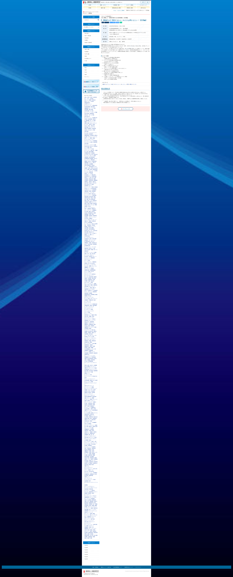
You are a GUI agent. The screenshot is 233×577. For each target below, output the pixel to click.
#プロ (95, 166)
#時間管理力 (86, 344)
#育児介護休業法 (87, 165)
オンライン (123, 84)
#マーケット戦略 (87, 351)
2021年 (86, 559)
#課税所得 (95, 291)
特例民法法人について (129, 567)
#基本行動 (95, 524)
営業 (128, 84)
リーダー (135, 84)
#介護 (85, 204)
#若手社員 (86, 437)
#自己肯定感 (86, 113)
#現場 (94, 529)
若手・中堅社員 (88, 35)
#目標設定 (86, 452)
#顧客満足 (92, 501)
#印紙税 (91, 533)
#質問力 (95, 331)
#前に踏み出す (87, 116)
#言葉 (88, 406)
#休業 (90, 328)
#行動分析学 (86, 369)
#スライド (90, 291)
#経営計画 (86, 502)
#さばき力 (90, 129)
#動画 (93, 387)
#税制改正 (94, 448)
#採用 (89, 347)
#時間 (85, 365)
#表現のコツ (90, 290)
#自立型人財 (90, 331)
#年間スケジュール (91, 226)
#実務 (90, 450)
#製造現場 (91, 475)
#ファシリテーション (93, 510)
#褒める (90, 181)
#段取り (94, 402)
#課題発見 (90, 279)
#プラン (85, 291)
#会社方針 (86, 316)
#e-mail (92, 271)
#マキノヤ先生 (87, 219)
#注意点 (95, 358)
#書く (95, 177)
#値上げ (94, 162)
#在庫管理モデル (87, 176)
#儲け (95, 196)
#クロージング (92, 436)
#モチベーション (94, 487)
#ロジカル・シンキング (88, 252)
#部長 (92, 282)
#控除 (93, 187)
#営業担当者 (94, 304)
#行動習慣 (94, 128)
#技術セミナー (87, 476)
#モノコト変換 (92, 120)
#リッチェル (86, 255)
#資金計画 (86, 464)
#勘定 (91, 342)
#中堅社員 (91, 489)
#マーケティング (87, 387)
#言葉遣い (86, 217)
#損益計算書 (86, 418)
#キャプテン (94, 338)
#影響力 (85, 332)
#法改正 (93, 165)
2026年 (86, 547)
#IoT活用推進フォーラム (89, 348)
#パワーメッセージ (88, 411)
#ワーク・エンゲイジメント (89, 378)
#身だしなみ (89, 200)
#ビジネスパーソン (88, 117)
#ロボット (92, 255)
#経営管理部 (86, 456)
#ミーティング (90, 512)
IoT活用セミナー (88, 58)
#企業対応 (95, 97)
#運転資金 (94, 340)
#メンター (94, 460)
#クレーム (89, 397)
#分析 (85, 385)
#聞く (89, 125)
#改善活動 (86, 286)
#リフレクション (92, 127)
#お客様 (95, 223)
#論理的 (85, 206)
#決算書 (85, 532)
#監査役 (85, 226)
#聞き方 (90, 426)
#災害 (90, 214)
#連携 (90, 265)
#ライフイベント (87, 112)
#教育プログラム (87, 419)
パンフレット (126, 109)
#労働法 (85, 506)
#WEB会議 (94, 357)
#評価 (90, 452)
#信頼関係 (86, 333)
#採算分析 (95, 508)
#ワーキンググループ (88, 393)
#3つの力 (94, 182)
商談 (131, 84)
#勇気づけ (86, 367)
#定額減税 (86, 215)
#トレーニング (92, 286)
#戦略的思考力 (87, 102)
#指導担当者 (86, 270)
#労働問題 (95, 459)
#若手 (85, 406)
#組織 (96, 425)
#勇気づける (92, 380)
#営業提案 (86, 353)
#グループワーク (87, 148)
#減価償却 (95, 180)
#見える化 (95, 468)
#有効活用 (95, 142)
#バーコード (91, 267)
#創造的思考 (95, 169)
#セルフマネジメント (88, 468)
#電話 (85, 501)
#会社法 (85, 279)
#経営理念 (93, 359)
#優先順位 (95, 284)
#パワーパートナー (93, 369)
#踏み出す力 (91, 231)
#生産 (88, 529)
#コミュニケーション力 (88, 310)
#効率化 (85, 463)
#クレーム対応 (87, 260)
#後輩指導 (86, 510)
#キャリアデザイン (88, 343)
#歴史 (90, 211)
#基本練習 (86, 109)
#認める (94, 181)
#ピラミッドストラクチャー (89, 207)
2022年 (86, 556)
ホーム (115, 10)
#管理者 (85, 347)
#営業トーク (86, 173)
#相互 (88, 123)
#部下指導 (86, 370)
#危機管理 (86, 434)
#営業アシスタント (91, 400)
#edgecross (94, 376)
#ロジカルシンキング (88, 495)
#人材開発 (86, 440)
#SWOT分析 (86, 457)
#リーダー (92, 517)
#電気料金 (94, 261)
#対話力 (93, 319)
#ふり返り (92, 110)
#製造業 (85, 493)
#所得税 (89, 278)
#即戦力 (95, 135)
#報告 (95, 283)
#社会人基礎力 (87, 366)
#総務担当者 (92, 433)
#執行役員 (94, 278)
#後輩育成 (86, 289)
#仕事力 (89, 392)
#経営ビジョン (92, 415)
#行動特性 (93, 446)
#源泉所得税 (86, 535)
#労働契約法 (93, 407)
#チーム (85, 469)
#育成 (95, 314)
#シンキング (93, 366)
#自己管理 (86, 143)
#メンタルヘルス (87, 301)
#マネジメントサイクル (92, 136)
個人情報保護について (118, 567)
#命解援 (95, 365)
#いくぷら (86, 166)
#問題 (85, 533)
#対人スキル (86, 339)
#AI (95, 348)
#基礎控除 (86, 157)
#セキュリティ (87, 395)
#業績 (92, 249)
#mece (89, 206)
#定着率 (92, 268)
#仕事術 (95, 170)
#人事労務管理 (94, 410)
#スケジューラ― (87, 187)
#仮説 (91, 305)
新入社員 (86, 33)
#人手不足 (86, 154)
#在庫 (85, 529)
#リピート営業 (87, 271)
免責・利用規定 (95, 567)
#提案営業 (91, 172)
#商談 (94, 513)
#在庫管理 (90, 404)
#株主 (95, 324)
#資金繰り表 (86, 342)
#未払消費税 (91, 227)
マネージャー (117, 84)
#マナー (94, 438)
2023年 (86, 554)
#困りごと (92, 234)
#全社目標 (91, 196)
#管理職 (85, 485)
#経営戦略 (90, 119)
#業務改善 (86, 528)
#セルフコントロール (88, 438)
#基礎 (90, 430)
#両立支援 (86, 163)
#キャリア (86, 453)
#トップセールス (87, 223)
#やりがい (93, 241)
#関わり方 (94, 332)
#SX (90, 253)
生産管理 (86, 51)
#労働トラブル (87, 389)
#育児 (88, 97)
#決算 (85, 372)
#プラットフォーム (88, 376)
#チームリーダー (92, 240)
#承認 (91, 287)
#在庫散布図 (94, 176)
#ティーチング (87, 498)
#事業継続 (86, 214)
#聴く (85, 225)
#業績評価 (90, 455)
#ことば (92, 204)
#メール (95, 412)
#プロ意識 (86, 525)
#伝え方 (94, 495)
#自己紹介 (91, 333)
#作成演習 (95, 290)
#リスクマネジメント (88, 479)
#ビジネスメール (94, 442)
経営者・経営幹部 (88, 42)
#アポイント (86, 399)
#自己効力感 (86, 146)
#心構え (85, 403)
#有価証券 (86, 180)
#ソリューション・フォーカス (90, 246)
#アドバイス (91, 367)
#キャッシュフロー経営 (88, 427)
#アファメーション (91, 121)
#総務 (92, 508)
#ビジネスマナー (87, 523)
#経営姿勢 (94, 396)
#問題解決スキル (87, 357)
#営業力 (95, 431)
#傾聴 (90, 453)
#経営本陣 (86, 196)
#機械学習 (86, 450)
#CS (88, 501)
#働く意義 (91, 109)
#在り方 (95, 158)
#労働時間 (94, 422)
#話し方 (91, 514)
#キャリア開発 (87, 312)
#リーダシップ (93, 219)
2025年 (86, 549)
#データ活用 (93, 389)
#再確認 (85, 331)
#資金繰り (95, 531)
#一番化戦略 (86, 120)
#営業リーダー (91, 469)
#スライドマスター (88, 272)
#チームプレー (92, 339)
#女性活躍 (91, 276)
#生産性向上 (95, 463)
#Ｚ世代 (91, 173)
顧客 (104, 84)
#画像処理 (86, 350)
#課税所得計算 (87, 294)
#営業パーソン (87, 373)
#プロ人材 (91, 154)
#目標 (88, 203)
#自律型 (93, 392)
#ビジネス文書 (87, 444)
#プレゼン (95, 514)
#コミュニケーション (88, 524)
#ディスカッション (88, 422)
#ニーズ (93, 351)
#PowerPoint (91, 471)
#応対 (95, 197)
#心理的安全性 (87, 241)
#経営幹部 (91, 491)
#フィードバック (92, 320)
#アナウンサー (87, 150)
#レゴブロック (87, 309)
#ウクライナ (86, 155)
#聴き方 (95, 501)
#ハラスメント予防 (88, 374)
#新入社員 (86, 521)
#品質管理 (91, 461)
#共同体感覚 (86, 380)
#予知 (93, 449)
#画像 (96, 504)
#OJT (85, 516)
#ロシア (91, 155)
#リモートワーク (87, 302)
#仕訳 (95, 502)
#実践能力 (86, 299)
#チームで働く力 (93, 233)
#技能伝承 (89, 516)
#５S (93, 527)
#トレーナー (95, 399)
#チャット (95, 256)
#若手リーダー (87, 101)
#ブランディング (90, 385)
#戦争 (95, 155)
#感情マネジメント (92, 201)
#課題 (88, 533)
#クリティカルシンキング (89, 139)
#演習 (92, 309)
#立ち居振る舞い (92, 199)
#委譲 (96, 150)
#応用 (93, 430)
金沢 (113, 84)
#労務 (94, 279)
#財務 (92, 459)
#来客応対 (95, 200)
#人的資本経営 (93, 188)
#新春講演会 (90, 212)
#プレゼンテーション (88, 472)
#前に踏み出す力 (87, 184)
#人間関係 (92, 429)
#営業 (91, 513)
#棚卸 (95, 178)
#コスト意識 (86, 147)
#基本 (88, 365)
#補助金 (90, 218)
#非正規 (85, 325)
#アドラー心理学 (87, 193)
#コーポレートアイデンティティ (90, 132)
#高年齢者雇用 (87, 106)
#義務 (93, 397)
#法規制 (93, 225)
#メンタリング (87, 487)
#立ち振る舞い (87, 408)
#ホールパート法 (93, 335)
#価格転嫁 (86, 162)
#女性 (85, 423)
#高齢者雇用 (94, 105)
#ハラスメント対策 (92, 327)
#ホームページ (87, 388)
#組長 (90, 221)
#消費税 (85, 536)
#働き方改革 (91, 464)
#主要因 (85, 280)
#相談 (91, 284)
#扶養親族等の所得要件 (88, 158)
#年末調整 (92, 456)
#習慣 (85, 128)
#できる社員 (93, 444)
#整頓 (94, 138)
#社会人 (90, 182)
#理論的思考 (86, 305)
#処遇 (90, 191)
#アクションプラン (88, 313)
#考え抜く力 (86, 233)
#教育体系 (94, 499)
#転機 (90, 99)
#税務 (94, 536)
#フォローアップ (87, 329)
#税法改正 (89, 448)
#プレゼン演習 (91, 336)
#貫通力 (89, 332)
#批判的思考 (91, 166)
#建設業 (85, 392)
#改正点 (90, 124)
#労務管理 (86, 505)
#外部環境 (95, 244)
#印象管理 (95, 215)
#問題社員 (93, 208)
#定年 (89, 325)
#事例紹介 (90, 445)
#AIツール (86, 99)
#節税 (94, 404)
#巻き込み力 (86, 321)
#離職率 (85, 161)
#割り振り (93, 150)
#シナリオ (89, 410)
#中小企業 (86, 426)
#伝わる (88, 204)
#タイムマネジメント (88, 467)
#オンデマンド (87, 268)
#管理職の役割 (87, 153)
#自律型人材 (94, 117)
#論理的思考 (86, 497)
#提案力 (91, 431)
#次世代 (85, 119)
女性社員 (86, 37)
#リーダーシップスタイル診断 (90, 144)
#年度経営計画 (87, 245)
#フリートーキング (92, 217)
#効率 (94, 124)
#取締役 (89, 493)
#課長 (91, 346)
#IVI (89, 263)
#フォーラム (94, 265)
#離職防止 (86, 267)
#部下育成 (93, 519)
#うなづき (86, 172)
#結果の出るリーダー (88, 230)
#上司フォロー (92, 323)
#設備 (85, 449)
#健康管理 (86, 327)
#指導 (93, 314)
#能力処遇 (93, 106)
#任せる (91, 146)
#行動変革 (89, 128)
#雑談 (96, 204)
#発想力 (85, 278)
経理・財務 (87, 49)
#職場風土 (86, 242)
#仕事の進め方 (87, 236)
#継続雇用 (86, 191)
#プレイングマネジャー (88, 283)
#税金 (85, 538)
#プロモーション (94, 388)
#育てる (85, 290)
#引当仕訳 (86, 229)
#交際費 (90, 293)
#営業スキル (86, 433)
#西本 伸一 (86, 253)
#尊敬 (85, 123)
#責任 (85, 397)
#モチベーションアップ (88, 520)
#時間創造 (95, 140)
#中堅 (95, 408)
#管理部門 (91, 134)
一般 (86, 60)
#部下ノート (86, 138)
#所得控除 (92, 457)
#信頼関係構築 (92, 270)
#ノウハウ (94, 516)
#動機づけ (86, 323)
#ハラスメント (87, 508)
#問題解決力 (86, 429)
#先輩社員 (90, 403)
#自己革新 (90, 244)
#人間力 (85, 136)
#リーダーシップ (87, 490)
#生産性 (85, 445)
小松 (86, 72)
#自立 (91, 418)
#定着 (94, 346)
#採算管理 (95, 532)
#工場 (88, 517)
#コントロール (87, 159)
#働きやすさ (86, 465)
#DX (90, 480)
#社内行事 (86, 134)
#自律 (91, 169)
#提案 (91, 399)
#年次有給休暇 (90, 358)
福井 (86, 74)
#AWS (85, 499)
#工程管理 (86, 461)
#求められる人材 (94, 168)
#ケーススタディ (87, 441)
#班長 (94, 403)
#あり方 (85, 244)
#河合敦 (85, 212)
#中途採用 (92, 135)
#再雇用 (92, 325)
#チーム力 (86, 276)
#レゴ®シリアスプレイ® (89, 306)
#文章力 (92, 412)
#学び (90, 238)
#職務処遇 (86, 108)
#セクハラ (90, 506)
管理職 (86, 40)
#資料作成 (91, 416)
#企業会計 (95, 146)
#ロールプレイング (88, 304)
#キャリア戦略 (94, 112)
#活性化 (85, 404)
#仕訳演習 (91, 370)
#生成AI (90, 256)
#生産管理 (86, 475)
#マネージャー (87, 442)
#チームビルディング (88, 308)
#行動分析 (94, 221)
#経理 (95, 457)
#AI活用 (91, 98)
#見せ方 (85, 125)
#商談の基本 (95, 426)
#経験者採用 (86, 135)
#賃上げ (89, 161)
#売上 (91, 147)
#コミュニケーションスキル (89, 355)
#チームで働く (92, 114)
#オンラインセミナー (88, 402)
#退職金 (88, 359)
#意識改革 (95, 418)
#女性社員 (86, 489)
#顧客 (85, 400)
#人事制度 (89, 423)
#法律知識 (86, 328)
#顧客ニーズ (86, 234)
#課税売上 (86, 181)
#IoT (93, 504)
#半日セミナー (87, 188)
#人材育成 (89, 499)
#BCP (93, 214)
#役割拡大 (94, 99)
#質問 (85, 410)
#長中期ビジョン (87, 314)
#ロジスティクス (87, 274)
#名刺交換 (86, 201)
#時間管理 (86, 185)
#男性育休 (93, 159)
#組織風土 (86, 240)
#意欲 (85, 203)
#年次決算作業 (92, 229)
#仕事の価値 (86, 110)
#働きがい (86, 221)
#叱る (89, 168)
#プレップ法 (86, 335)
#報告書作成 (86, 414)
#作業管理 (95, 461)
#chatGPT (86, 256)
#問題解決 (86, 527)
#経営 (93, 493)
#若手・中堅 (94, 441)
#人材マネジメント (88, 189)
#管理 (93, 450)
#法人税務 (95, 535)
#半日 (89, 391)
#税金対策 (86, 293)
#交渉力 (85, 129)
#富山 (90, 440)
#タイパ (90, 185)
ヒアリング (108, 84)
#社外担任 (86, 460)
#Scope (89, 295)
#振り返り (93, 329)
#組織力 (85, 168)
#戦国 (95, 212)
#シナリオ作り (92, 289)
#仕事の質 (95, 230)
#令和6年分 (86, 238)
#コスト (90, 162)
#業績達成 (92, 113)
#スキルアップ (87, 407)
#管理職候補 (90, 361)
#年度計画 (92, 414)
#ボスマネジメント (88, 259)
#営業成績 (90, 222)
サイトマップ (138, 567)
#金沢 (95, 437)
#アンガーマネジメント (88, 275)
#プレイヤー (91, 170)
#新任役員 (93, 419)
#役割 (91, 421)
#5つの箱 (86, 151)
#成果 (90, 242)
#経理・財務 (89, 538)
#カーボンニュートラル (88, 297)
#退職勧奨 (94, 210)
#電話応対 (86, 504)
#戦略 (90, 316)
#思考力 (94, 119)
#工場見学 (93, 391)
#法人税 (91, 535)
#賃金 (90, 505)
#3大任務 (86, 211)
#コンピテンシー (87, 446)
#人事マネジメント (88, 104)
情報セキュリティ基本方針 (106, 567)
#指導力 (91, 344)
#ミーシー (86, 170)
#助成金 (90, 215)
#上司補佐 (90, 463)
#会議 (85, 512)
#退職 (93, 505)
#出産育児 (95, 203)
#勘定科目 (86, 251)
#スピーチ (93, 395)
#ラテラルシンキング (88, 140)
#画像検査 (91, 350)
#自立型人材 (86, 421)
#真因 (89, 280)
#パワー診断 (86, 169)
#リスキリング (87, 257)
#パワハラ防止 (87, 298)
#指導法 (95, 276)
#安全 (85, 517)
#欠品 (93, 177)
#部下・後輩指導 (87, 208)
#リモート (95, 491)
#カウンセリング (93, 123)
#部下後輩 (94, 238)
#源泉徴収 (90, 536)
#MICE (88, 284)
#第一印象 (86, 199)
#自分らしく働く (92, 248)
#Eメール (95, 249)
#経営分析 (95, 416)
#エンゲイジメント (88, 195)
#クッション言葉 (92, 108)
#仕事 (91, 97)
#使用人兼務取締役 (88, 396)
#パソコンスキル (93, 497)
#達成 (91, 203)
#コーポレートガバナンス (89, 425)
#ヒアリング (86, 436)
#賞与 (85, 359)
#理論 (90, 340)
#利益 (92, 197)
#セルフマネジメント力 (88, 317)
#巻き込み (93, 193)
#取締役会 (89, 225)
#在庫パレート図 (87, 177)
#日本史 (93, 211)
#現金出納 (91, 178)
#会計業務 (86, 227)
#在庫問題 (93, 294)
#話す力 (91, 365)
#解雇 (96, 505)
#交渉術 (88, 249)
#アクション (86, 287)
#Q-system (92, 263)
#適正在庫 (93, 174)
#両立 (85, 97)
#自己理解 (94, 343)
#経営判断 (86, 509)
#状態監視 (89, 449)
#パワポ (93, 264)
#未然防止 (92, 406)
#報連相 (90, 504)
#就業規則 (92, 474)
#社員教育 (93, 498)
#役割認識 (92, 321)
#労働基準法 (86, 474)
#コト (88, 98)
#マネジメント (92, 521)
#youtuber (86, 218)
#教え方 (94, 287)
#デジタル (86, 491)
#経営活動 (86, 131)
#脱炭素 (85, 295)
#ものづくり (86, 531)
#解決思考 (86, 248)
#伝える (85, 222)
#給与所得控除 (92, 157)
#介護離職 (91, 163)
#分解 (95, 252)
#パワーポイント (87, 494)
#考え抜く (86, 114)
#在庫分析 (93, 274)
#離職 (92, 347)
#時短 (93, 184)
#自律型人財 (94, 242)
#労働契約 (95, 472)
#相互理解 (95, 305)
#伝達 (93, 148)
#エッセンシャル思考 (88, 142)
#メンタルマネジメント (88, 237)
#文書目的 (86, 178)
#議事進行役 (86, 354)
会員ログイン (144, 2)
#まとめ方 (86, 265)
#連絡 (85, 284)
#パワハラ (95, 506)
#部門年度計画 (87, 197)
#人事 (95, 474)
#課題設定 (86, 340)
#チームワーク (87, 519)
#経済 (96, 380)
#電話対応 (86, 430)
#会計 (85, 448)
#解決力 (85, 121)
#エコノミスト (87, 381)
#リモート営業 (90, 372)
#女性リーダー (94, 452)
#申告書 (95, 187)
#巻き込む (93, 125)
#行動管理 (91, 353)
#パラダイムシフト (88, 105)
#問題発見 (86, 320)
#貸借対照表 (90, 532)
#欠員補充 (93, 153)
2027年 (86, 545)
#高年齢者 (94, 189)
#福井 (92, 408)
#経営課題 (94, 195)
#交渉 (85, 249)
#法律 (94, 479)
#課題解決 (94, 191)
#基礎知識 (91, 324)
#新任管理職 (91, 151)
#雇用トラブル (87, 459)
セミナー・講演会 (121, 10)
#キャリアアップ (94, 298)
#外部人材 (95, 154)
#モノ (85, 98)
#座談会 (85, 263)
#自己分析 (86, 182)
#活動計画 (91, 299)
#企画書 (85, 455)
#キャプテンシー (87, 338)
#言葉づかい (86, 431)
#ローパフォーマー (88, 210)
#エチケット (91, 525)
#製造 (91, 529)
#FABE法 (86, 336)
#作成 (93, 316)
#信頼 (95, 367)
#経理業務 (95, 370)
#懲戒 (85, 358)
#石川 (85, 377)
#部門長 (85, 391)
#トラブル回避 (87, 412)
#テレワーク (91, 437)
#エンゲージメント (88, 319)
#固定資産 (91, 180)
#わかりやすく (87, 282)
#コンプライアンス (88, 478)
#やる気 (85, 361)
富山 (86, 67)
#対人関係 (86, 231)
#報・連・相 (91, 434)
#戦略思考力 (86, 346)
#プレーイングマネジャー (89, 486)
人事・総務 (87, 53)
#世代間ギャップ (87, 174)
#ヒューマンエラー (92, 528)
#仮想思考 (95, 353)
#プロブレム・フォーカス (89, 192)
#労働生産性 (94, 161)
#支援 (94, 129)
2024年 (86, 552)
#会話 (93, 223)
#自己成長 (86, 127)
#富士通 (93, 253)
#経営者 (93, 490)
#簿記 (91, 531)
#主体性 (92, 101)
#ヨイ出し (86, 124)
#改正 (95, 299)
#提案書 (93, 453)
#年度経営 (86, 415)
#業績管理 (91, 502)
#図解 (94, 455)
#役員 (90, 460)
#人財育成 (86, 416)
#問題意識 (93, 257)
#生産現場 (86, 480)
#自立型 (92, 280)
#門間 (92, 381)
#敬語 (85, 200)
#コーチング (86, 514)
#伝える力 (86, 471)
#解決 (96, 294)
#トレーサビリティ (88, 261)
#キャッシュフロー (92, 509)
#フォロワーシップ (88, 264)
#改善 (90, 527)
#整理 (91, 138)
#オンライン (86, 513)
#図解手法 (86, 324)
